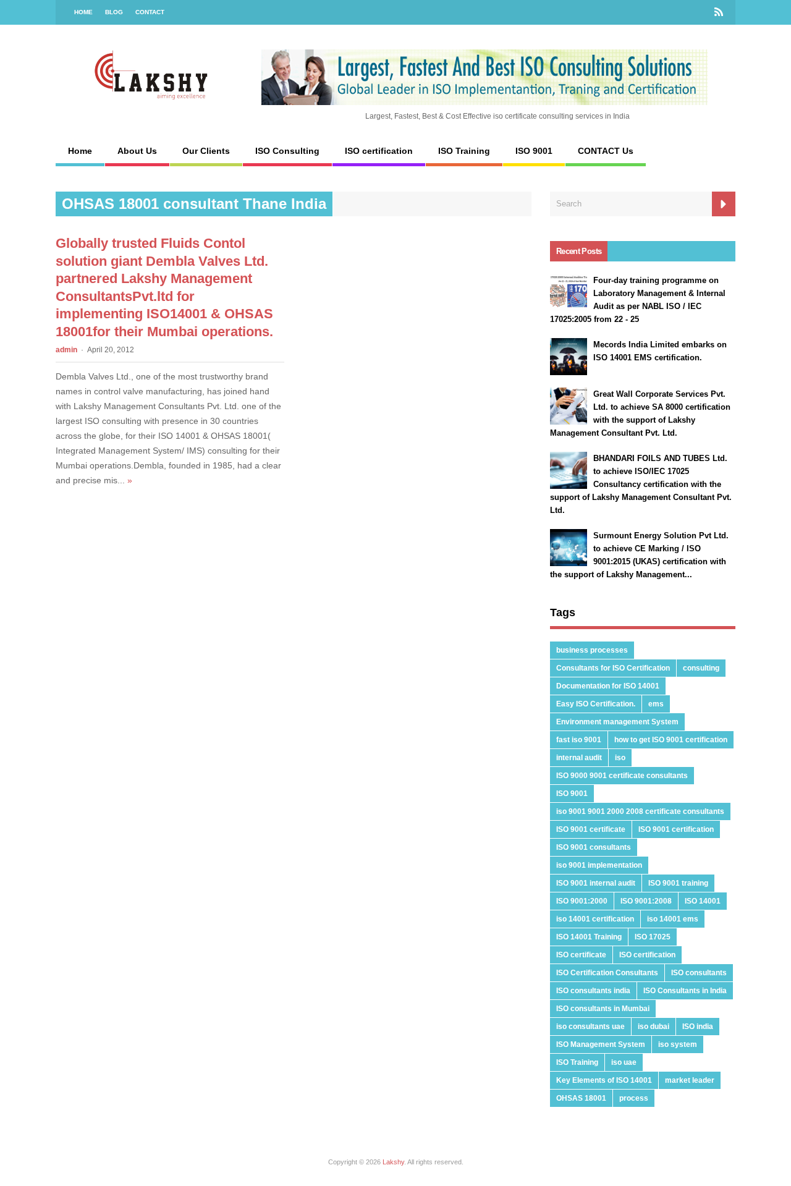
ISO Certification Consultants (607, 972)
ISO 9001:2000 (581, 901)
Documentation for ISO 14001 (607, 686)
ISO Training (464, 151)
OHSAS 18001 (581, 1098)
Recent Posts (578, 251)
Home (83, 12)
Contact (149, 12)
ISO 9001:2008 (646, 901)
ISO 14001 (703, 901)
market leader (689, 1080)
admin (66, 349)
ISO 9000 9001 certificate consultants (622, 775)
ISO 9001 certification (676, 829)
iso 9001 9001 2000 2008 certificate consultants (640, 811)
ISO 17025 (652, 937)
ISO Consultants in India (685, 990)
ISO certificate (581, 955)
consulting (701, 668)
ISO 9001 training (678, 883)
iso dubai (653, 1026)
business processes (592, 650)
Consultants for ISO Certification (613, 668)
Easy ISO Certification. (595, 704)
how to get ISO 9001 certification (670, 739)
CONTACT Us (605, 151)
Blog (114, 12)
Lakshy (393, 1162)
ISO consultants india (593, 990)
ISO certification (379, 151)
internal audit (579, 757)
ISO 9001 (533, 151)
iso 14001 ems (672, 919)
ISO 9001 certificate (590, 829)
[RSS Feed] (718, 12)
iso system (677, 1044)
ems (656, 704)
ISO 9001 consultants (593, 847)
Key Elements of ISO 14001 (604, 1080)
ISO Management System (600, 1044)
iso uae (624, 1062)
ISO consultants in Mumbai (602, 1008)
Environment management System (617, 722)
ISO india (697, 1026)
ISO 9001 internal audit (595, 883)
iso (620, 757)
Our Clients (206, 151)
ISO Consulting (287, 151)
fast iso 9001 (578, 739)
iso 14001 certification (595, 919)
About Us (137, 151)
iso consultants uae (590, 1026)
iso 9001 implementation (599, 865)
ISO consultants (699, 972)
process (633, 1098)
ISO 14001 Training (589, 937)
